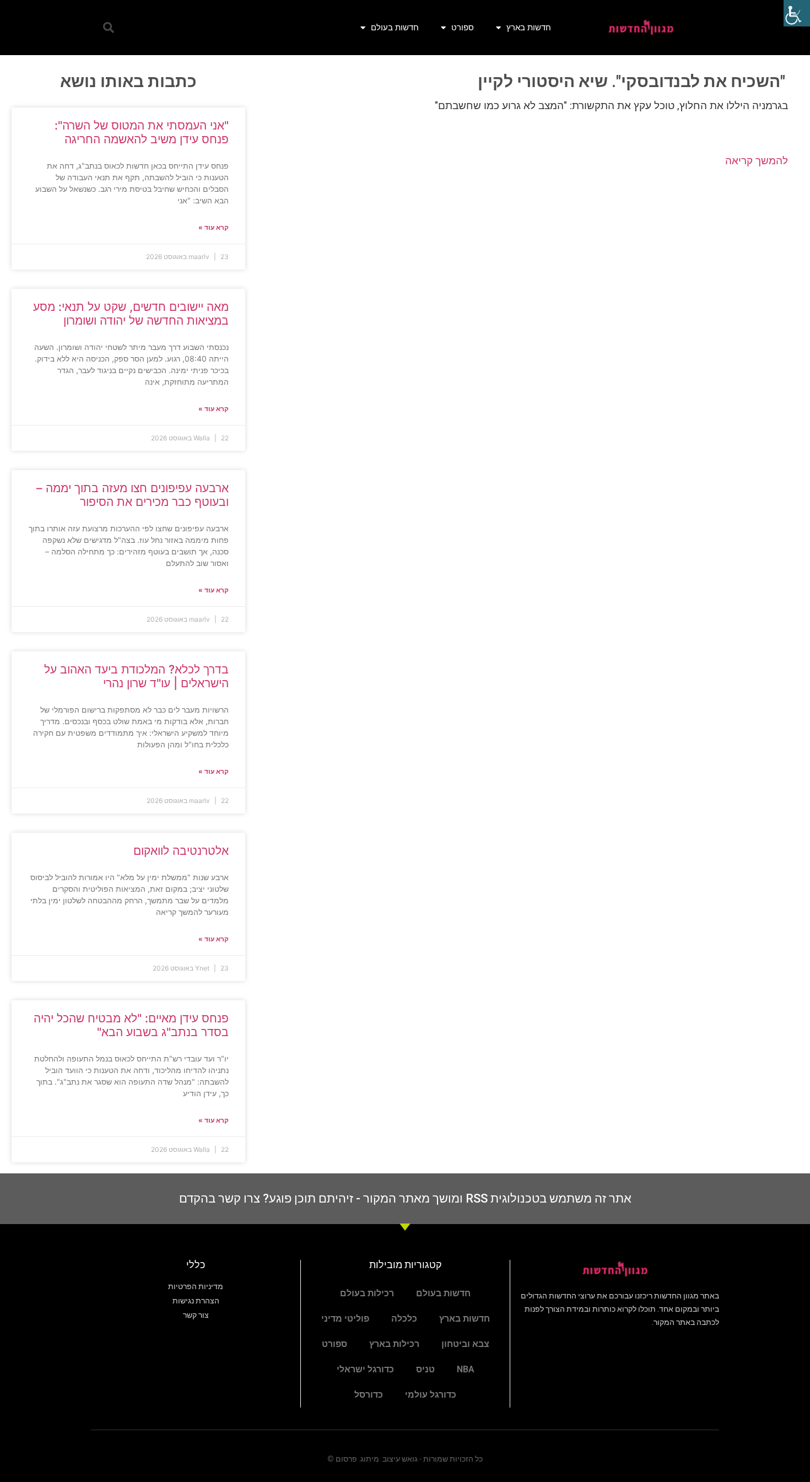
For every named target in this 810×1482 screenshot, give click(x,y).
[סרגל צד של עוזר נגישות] (797, 13)
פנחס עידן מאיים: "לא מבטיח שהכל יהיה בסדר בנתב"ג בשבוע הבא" (131, 1025)
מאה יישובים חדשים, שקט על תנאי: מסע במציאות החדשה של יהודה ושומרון (131, 313)
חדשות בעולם (395, 27)
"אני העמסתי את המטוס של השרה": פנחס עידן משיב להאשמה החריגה (142, 132)
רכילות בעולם (367, 1293)
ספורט (462, 27)
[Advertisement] (527, 265)
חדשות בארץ (528, 27)
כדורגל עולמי (430, 1394)
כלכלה (404, 1318)
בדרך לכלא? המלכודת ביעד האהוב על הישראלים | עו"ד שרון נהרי (136, 676)
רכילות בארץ (394, 1344)
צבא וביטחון (465, 1344)
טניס (425, 1369)
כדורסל (368, 1394)
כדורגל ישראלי (365, 1369)
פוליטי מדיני (345, 1318)
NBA (465, 1369)
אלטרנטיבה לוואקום (181, 851)
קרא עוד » (213, 227)
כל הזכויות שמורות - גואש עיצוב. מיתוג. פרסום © (405, 1458)
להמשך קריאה (756, 160)
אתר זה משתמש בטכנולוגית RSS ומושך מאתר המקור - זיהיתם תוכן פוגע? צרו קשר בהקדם (405, 1198)
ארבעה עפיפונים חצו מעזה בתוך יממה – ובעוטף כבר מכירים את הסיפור (132, 495)
